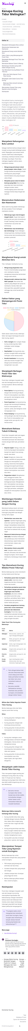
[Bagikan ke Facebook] (5, 953)
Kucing (4, 8)
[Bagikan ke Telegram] (19, 953)
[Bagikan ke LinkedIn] (15, 953)
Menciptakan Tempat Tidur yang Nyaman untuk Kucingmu (11, 88)
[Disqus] (14, 989)
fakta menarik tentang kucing (9, 34)
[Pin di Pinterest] (12, 953)
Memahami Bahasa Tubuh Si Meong (12, 63)
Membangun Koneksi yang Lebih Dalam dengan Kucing (11, 66)
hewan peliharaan (6, 29)
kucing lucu (14, 29)
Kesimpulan (5, 91)
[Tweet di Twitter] (8, 953)
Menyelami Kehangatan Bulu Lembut (13, 45)
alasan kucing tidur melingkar (9, 24)
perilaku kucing (16, 26)
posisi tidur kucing (20, 24)
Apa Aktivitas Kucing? (10, 933)
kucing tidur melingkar (7, 21)
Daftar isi (5, 40)
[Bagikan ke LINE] (23, 953)
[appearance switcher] (20, 1026)
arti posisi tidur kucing (7, 26)
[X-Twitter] (6, 948)
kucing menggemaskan (8, 31)
